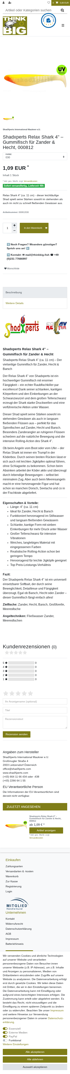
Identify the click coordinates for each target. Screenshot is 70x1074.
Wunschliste (13, 268)
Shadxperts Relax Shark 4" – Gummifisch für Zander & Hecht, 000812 (45, 818)
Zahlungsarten (14, 866)
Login (9, 891)
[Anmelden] (4, 3)
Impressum (12, 938)
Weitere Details (15, 303)
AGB (8, 933)
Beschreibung (14, 292)
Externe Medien (18, 1032)
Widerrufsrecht (14, 923)
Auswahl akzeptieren (35, 1066)
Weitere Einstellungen (16, 1044)
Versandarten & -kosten (19, 871)
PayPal (13, 1036)
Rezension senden (17, 734)
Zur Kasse (12, 881)
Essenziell (15, 1028)
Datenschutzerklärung (19, 928)
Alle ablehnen (35, 1059)
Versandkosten (30, 181)
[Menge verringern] (14, 230)
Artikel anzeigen (46, 830)
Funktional (15, 1040)
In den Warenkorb (33, 228)
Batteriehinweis (15, 943)
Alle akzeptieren (35, 1051)
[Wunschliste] (48, 3)
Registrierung (13, 886)
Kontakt (10, 918)
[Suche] (62, 10)
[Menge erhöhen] (14, 225)
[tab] (35, 292)
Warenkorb (12, 876)
